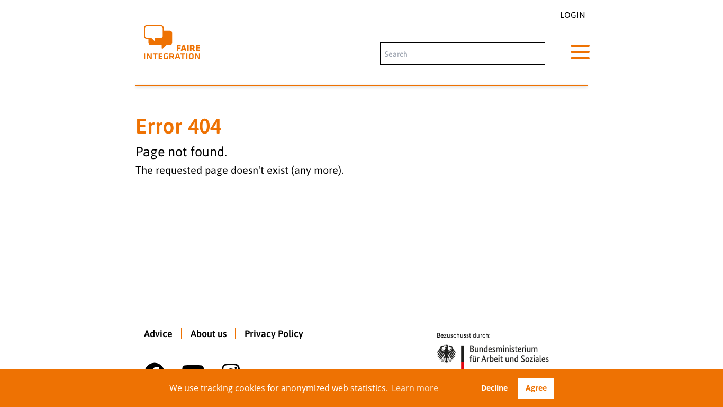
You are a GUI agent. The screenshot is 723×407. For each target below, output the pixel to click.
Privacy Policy (274, 333)
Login (572, 15)
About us (209, 333)
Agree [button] (536, 388)
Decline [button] (494, 388)
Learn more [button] (415, 388)
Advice (158, 333)
